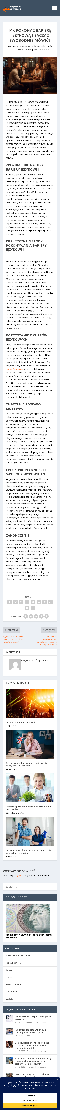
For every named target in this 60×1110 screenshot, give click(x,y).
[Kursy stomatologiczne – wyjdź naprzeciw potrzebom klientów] (30, 831)
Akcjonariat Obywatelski (33, 45)
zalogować (18, 875)
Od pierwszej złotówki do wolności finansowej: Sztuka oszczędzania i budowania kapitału (32, 1045)
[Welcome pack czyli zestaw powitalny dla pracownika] (30, 787)
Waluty (9, 999)
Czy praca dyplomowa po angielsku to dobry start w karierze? (27, 764)
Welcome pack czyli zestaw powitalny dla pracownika (28, 808)
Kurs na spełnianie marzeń (20, 722)
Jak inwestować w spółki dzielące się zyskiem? (33, 1018)
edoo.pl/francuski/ (14, 369)
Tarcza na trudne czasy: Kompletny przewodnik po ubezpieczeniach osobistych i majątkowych (33, 1061)
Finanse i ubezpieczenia (18, 955)
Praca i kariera (24, 49)
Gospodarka (12, 991)
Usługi (9, 977)
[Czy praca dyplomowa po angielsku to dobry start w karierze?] (30, 744)
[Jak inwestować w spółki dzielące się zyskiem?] (9, 1018)
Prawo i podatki (14, 984)
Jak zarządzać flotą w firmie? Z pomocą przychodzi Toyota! (30, 1031)
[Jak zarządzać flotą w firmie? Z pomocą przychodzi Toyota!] (9, 1031)
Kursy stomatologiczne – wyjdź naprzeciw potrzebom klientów (29, 851)
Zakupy (10, 970)
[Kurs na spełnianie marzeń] (30, 703)
